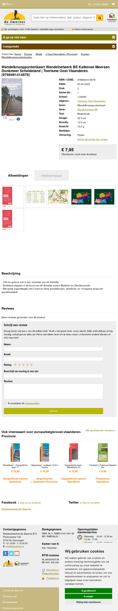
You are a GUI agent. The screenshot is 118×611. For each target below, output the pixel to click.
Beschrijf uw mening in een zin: (21, 371)
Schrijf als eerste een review (92, 139)
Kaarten (85, 54)
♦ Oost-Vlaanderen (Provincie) (62, 54)
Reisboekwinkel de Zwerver (16, 508)
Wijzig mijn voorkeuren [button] (88, 602)
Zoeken (99, 17)
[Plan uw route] (17, 553)
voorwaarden (32, 403)
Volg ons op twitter (91, 503)
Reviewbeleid (10, 602)
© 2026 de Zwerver (13, 590)
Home (17, 54)
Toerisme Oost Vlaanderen (91, 101)
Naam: (7, 344)
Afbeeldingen (18, 175)
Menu (8, 4)
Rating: (8, 364)
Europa (28, 54)
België (39, 54)
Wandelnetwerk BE (87, 109)
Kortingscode (10, 596)
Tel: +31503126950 (98, 4)
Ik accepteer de (23, 403)
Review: (8, 381)
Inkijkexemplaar (51, 175)
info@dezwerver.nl (15, 546)
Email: (7, 354)
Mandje (113, 4)
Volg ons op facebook (30, 503)
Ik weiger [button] (88, 596)
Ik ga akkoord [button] (88, 590)
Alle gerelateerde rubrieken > (101, 430)
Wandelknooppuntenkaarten (17, 57)
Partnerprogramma (13, 608)
